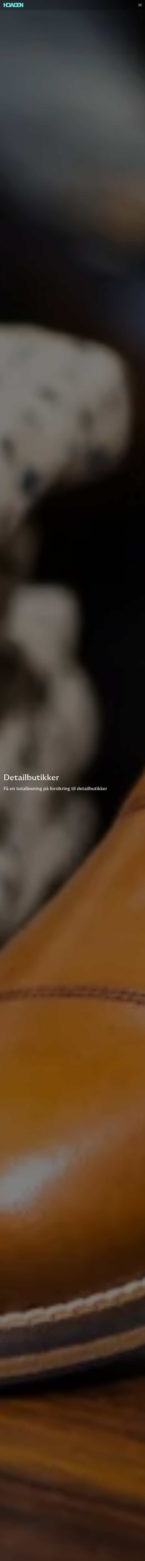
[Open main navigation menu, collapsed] (140, 5)
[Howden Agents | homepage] (13, 5)
